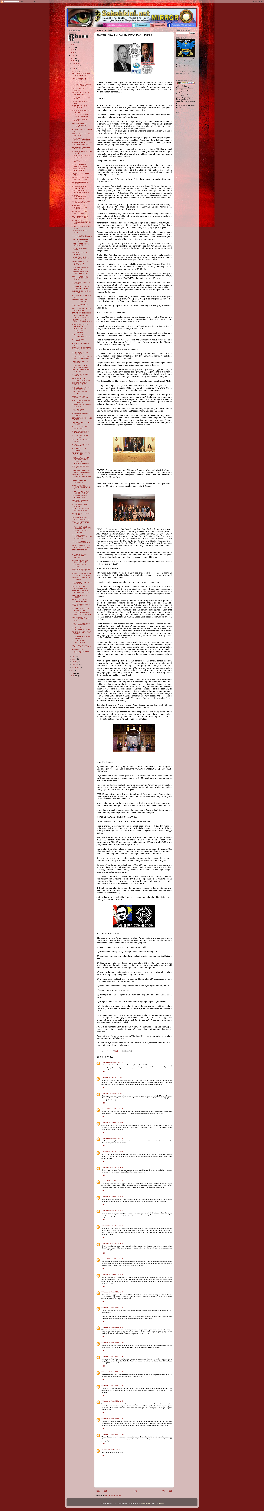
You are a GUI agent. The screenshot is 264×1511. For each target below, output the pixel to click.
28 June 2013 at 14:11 (115, 1210)
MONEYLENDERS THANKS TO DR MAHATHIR (81, 74)
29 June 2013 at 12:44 (116, 1434)
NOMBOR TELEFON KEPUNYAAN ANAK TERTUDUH (79, 79)
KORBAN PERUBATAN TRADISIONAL (79, 481)
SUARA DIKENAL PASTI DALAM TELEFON (80, 217)
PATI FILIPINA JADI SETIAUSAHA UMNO (79, 587)
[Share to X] (127, 1051)
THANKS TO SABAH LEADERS (78, 340)
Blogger (161, 1503)
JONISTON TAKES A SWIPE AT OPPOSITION (81, 388)
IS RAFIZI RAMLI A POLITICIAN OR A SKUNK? (81, 628)
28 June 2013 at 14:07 (115, 1062)
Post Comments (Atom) (113, 1495)
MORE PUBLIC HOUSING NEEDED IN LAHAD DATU (81, 646)
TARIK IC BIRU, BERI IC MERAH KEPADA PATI (80, 600)
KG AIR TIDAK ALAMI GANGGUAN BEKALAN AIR (82, 320)
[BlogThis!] (125, 1051)
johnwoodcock (145, 1503)
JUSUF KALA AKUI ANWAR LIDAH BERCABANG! (81, 202)
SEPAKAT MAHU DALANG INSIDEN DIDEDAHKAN (80, 115)
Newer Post (101, 1491)
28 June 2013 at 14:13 (115, 1226)
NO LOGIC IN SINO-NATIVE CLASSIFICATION (81, 609)
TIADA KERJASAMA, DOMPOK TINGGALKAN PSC (81, 487)
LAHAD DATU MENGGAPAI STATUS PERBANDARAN (81, 471)
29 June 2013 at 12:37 (116, 1307)
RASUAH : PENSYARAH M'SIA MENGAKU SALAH (81, 240)
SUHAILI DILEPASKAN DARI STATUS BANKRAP (81, 85)
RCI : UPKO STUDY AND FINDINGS (80, 436)
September (76, 63)
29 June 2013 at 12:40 (116, 1342)
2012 (73, 670)
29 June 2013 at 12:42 (116, 1385)
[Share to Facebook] (129, 1051)
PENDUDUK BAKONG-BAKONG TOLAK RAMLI (81, 542)
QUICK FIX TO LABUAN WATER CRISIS (80, 383)
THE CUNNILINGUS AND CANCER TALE (80, 445)
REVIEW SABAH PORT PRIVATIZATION (79, 187)
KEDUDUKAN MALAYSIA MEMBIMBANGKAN (80, 305)
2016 (73, 53)
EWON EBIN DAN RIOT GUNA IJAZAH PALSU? (80, 191)
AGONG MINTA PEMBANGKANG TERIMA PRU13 (81, 222)
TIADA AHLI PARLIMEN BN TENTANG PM (81, 401)
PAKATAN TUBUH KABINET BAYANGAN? (81, 370)
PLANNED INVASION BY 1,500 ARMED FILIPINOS (81, 316)
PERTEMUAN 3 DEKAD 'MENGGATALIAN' (80, 325)
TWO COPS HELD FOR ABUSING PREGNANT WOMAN (80, 277)
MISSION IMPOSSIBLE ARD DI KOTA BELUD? (81, 309)
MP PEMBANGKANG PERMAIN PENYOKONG (81, 379)
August (74, 66)
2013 (73, 61)
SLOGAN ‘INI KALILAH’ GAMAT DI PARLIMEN (80, 397)
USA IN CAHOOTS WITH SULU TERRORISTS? (80, 272)
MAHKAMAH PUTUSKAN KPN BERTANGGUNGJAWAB (82, 143)
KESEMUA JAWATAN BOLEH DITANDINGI (81, 111)
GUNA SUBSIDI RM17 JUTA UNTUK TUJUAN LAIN (81, 458)
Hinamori (104, 1062)
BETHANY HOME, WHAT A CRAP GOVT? (81, 605)
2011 (72, 673)
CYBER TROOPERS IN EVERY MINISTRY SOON (81, 139)
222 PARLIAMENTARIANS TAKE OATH (80, 375)
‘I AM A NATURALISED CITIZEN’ (79, 596)
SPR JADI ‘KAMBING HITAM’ (81, 313)
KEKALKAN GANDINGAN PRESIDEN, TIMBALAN (80, 492)
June (74, 71)
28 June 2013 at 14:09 (115, 1138)
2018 (73, 50)
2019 (73, 47)
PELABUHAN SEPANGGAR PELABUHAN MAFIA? (81, 287)
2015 (73, 55)
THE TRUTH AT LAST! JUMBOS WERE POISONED (79, 556)
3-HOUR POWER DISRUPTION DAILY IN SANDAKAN (80, 651)
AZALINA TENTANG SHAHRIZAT (78, 89)
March (74, 662)
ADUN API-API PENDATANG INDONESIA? (81, 637)
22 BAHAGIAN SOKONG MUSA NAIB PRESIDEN (80, 591)
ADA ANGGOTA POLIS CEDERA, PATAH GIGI (80, 366)
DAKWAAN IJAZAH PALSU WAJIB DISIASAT (80, 93)
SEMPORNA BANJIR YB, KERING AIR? (80, 531)
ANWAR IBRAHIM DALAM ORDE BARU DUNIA (80, 178)
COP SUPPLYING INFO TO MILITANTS (81, 134)
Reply (103, 1071)
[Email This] (123, 1051)
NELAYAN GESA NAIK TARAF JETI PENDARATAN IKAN (81, 546)
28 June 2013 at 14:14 (115, 1274)
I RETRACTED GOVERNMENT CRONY (81, 462)
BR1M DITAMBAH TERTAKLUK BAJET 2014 (81, 335)
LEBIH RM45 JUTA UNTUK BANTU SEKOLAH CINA (81, 570)
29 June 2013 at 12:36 (116, 1292)
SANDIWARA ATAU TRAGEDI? (78, 410)
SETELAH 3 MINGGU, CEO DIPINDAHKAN (81, 148)
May (74, 656)
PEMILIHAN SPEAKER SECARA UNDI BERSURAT (81, 518)
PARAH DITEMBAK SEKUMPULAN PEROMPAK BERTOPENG (82, 536)
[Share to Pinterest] (131, 1051)
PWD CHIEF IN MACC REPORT (79, 392)
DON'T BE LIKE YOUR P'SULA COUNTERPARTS (81, 527)
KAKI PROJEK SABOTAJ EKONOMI (80, 449)
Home (134, 1491)
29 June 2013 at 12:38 (116, 1327)
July (73, 68)
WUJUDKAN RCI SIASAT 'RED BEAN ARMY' (80, 496)
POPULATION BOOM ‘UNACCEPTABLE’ (79, 641)
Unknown (104, 1292)
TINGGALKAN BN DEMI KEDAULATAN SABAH (80, 561)
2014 (73, 58)
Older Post (167, 1491)
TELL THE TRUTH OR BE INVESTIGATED (80, 427)
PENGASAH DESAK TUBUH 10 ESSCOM (81, 454)
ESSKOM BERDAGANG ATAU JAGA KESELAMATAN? (82, 357)
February (75, 664)
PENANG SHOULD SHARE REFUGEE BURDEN (81, 509)
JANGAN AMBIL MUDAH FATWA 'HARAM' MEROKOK (80, 263)
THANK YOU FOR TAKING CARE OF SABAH (81, 212)
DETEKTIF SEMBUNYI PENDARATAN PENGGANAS (79, 330)
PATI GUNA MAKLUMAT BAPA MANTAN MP (82, 583)
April (74, 659)
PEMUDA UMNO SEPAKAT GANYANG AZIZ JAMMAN (81, 613)
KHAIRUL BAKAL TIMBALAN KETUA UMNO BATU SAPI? (82, 574)
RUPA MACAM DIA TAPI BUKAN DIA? (80, 353)
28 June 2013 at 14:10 (115, 1167)
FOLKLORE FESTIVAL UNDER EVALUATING (80, 165)
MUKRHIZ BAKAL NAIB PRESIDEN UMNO (79, 300)
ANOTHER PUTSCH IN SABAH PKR (79, 106)
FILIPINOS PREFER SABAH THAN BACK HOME (81, 624)
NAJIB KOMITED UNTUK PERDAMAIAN (80, 244)
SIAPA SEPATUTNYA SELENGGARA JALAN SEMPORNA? (80, 207)
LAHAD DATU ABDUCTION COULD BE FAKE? (81, 268)
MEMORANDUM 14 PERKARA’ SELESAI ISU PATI (81, 618)
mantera (104, 1450)
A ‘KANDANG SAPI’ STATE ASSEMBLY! (80, 523)
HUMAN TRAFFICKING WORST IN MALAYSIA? (80, 258)
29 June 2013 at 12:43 (116, 1401)
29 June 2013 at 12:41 (116, 1372)
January (75, 667)
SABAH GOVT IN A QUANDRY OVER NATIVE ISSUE (81, 476)
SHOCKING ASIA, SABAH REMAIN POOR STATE (80, 432)
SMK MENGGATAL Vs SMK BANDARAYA (81, 156)
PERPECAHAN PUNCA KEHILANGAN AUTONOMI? (82, 236)
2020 (73, 44)
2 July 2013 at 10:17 (114, 1450)
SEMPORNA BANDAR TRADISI (79, 565)
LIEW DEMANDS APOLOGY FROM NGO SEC (81, 501)
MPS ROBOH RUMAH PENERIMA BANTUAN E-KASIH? (81, 125)
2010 (73, 676)
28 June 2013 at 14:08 (115, 1109)
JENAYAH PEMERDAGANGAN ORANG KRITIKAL (79, 196)
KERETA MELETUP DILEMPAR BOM (78, 169)
